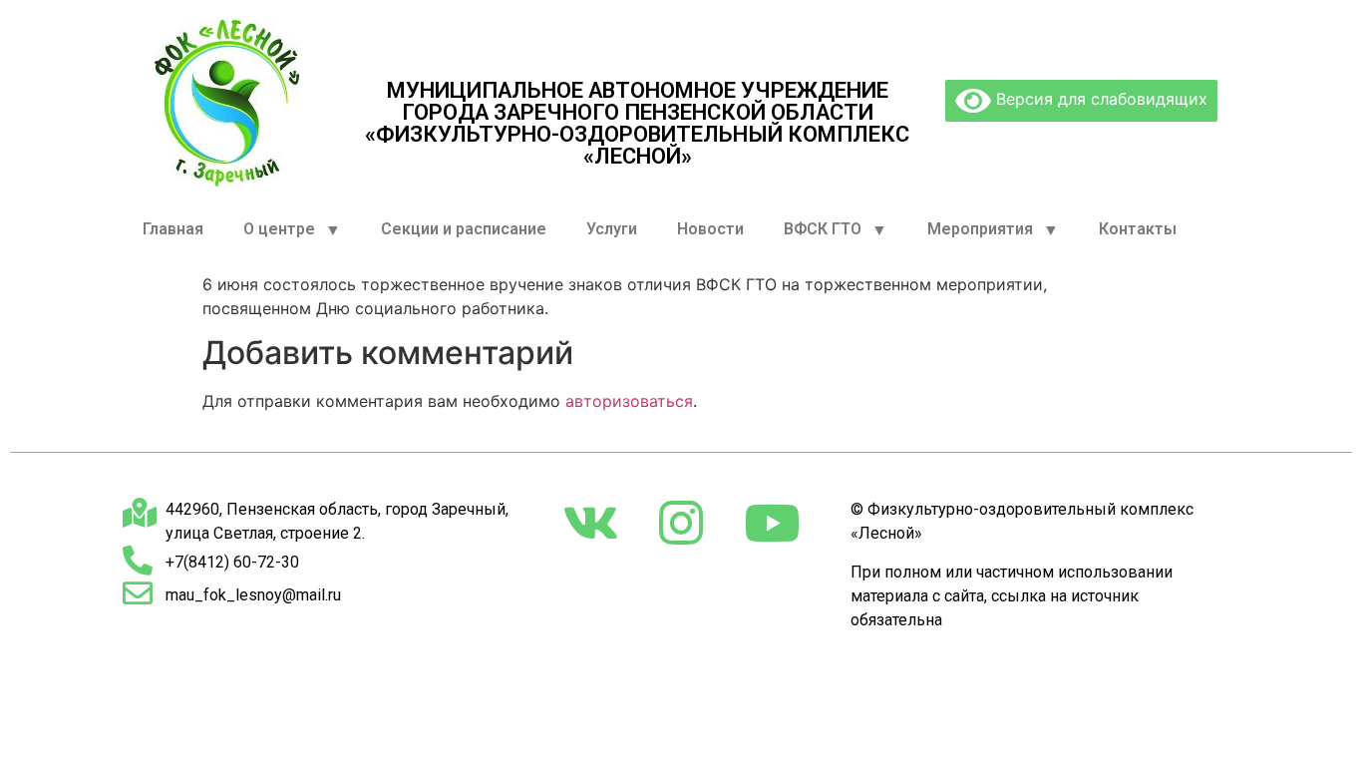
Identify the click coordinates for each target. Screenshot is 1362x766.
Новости (710, 228)
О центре (279, 228)
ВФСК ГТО (822, 228)
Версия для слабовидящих (1099, 99)
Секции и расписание (463, 228)
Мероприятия (980, 228)
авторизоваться (629, 401)
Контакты (1138, 228)
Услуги (611, 228)
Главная (173, 228)
